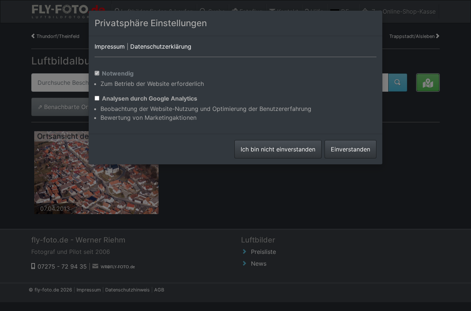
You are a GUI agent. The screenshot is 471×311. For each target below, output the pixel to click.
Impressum (110, 46)
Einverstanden (350, 149)
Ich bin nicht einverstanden (278, 149)
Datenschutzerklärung (160, 46)
